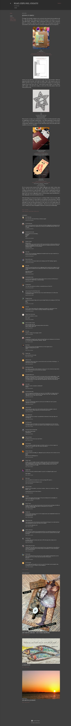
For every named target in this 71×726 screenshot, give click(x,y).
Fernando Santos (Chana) (30, 429)
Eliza (26, 265)
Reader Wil (27, 241)
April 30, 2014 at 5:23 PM (29, 311)
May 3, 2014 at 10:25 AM (29, 404)
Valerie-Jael (27, 437)
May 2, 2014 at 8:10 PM (29, 364)
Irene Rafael (27, 414)
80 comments (27, 702)
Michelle (27, 337)
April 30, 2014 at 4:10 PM (29, 295)
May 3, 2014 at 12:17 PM (29, 411)
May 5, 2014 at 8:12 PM (29, 542)
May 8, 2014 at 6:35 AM (29, 559)
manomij (27, 443)
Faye (26, 251)
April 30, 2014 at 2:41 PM (29, 287)
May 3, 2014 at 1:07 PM (29, 419)
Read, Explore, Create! (26, 3)
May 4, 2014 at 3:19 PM (29, 508)
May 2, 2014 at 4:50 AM (29, 350)
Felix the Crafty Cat (29, 322)
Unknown (27, 359)
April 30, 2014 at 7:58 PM (29, 319)
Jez (26, 496)
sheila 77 (27, 503)
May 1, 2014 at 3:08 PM (29, 334)
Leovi (26, 384)
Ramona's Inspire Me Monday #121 (41, 181)
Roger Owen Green (29, 314)
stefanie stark (28, 529)
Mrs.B (26, 344)
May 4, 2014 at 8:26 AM (29, 483)
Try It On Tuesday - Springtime (41, 55)
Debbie (26, 353)
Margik (26, 511)
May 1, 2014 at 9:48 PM (29, 341)
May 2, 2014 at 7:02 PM (29, 356)
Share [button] (11, 13)
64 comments (27, 634)
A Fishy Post (26, 665)
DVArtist (27, 538)
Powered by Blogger (36, 720)
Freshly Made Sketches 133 (41, 52)
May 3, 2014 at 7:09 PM (29, 426)
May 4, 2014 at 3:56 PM (29, 517)
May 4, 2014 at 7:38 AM (29, 466)
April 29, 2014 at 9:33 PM (29, 220)
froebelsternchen (28, 231)
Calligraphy (12, 17)
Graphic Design (13, 19)
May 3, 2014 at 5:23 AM (29, 388)
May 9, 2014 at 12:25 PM (29, 566)
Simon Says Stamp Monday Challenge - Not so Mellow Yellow (41, 53)
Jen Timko (27, 217)
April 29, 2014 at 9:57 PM (29, 228)
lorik (26, 306)
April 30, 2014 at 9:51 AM (29, 281)
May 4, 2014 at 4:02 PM (29, 526)
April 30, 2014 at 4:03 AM (29, 248)
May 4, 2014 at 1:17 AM (29, 440)
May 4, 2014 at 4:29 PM (29, 535)
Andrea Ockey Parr (29, 545)
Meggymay (27, 298)
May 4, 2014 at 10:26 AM (29, 500)
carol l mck (27, 486)
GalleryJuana (27, 520)
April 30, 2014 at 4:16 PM (29, 303)
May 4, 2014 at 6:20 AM (29, 457)
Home (15, 7)
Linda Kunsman (28, 391)
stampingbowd (28, 277)
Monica (26, 554)
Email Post (26, 209)
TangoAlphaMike (28, 374)
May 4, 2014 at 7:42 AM (29, 475)
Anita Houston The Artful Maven (31, 291)
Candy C (27, 460)
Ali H (26, 331)
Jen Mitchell (27, 223)
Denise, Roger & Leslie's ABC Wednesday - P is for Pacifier (41, 182)
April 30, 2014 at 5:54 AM (29, 256)
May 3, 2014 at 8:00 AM (29, 396)
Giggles (26, 469)
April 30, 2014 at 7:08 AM (29, 262)
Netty (26, 478)
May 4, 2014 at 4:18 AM (29, 447)
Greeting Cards (13, 20)
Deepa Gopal (28, 450)
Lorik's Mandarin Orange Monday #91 (41, 152)
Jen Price (27, 562)
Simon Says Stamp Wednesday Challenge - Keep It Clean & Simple (41, 54)
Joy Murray (27, 422)
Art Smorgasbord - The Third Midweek (36, 633)
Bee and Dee (28, 259)
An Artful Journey (28, 700)
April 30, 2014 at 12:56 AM (29, 238)
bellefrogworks (28, 367)
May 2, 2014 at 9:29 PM (29, 371)
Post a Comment (25, 569)
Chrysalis (27, 284)
